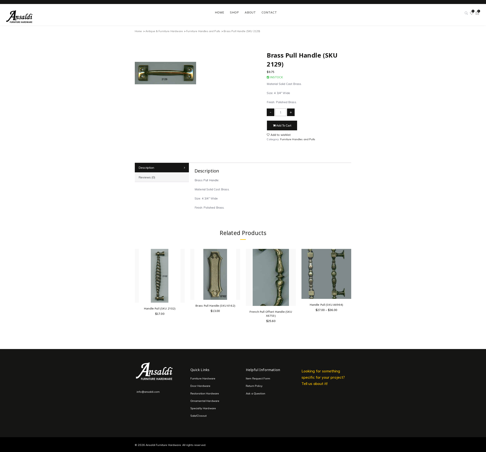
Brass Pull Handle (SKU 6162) (215, 305)
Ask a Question (255, 393)
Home (138, 31)
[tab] (162, 168)
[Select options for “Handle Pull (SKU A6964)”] (347, 261)
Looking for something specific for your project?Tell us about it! (323, 377)
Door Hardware (200, 386)
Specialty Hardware (203, 408)
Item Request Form (258, 378)
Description (146, 167)
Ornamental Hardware (204, 401)
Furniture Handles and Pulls (203, 31)
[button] (181, 265)
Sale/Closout (198, 415)
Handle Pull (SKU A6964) (326, 304)
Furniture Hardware (202, 378)
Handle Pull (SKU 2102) (159, 308)
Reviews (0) (147, 177)
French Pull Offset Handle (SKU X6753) (270, 313)
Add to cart (283, 125)
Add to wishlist (280, 135)
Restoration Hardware (204, 393)
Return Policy (254, 386)
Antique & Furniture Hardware (164, 31)
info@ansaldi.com (148, 391)
